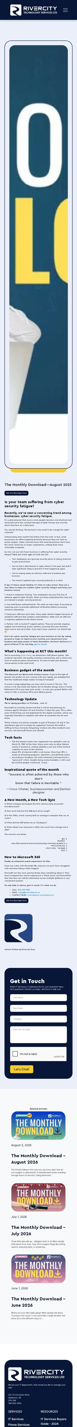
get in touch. (40, 644)
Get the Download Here (16, 493)
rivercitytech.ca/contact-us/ (40, 895)
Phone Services (19, 1424)
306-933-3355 (24, 890)
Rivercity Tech (28, 949)
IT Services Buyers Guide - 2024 (53, 1421)
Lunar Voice (26, 655)
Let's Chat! (21, 1069)
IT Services (16, 1419)
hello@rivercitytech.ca (29, 892)
